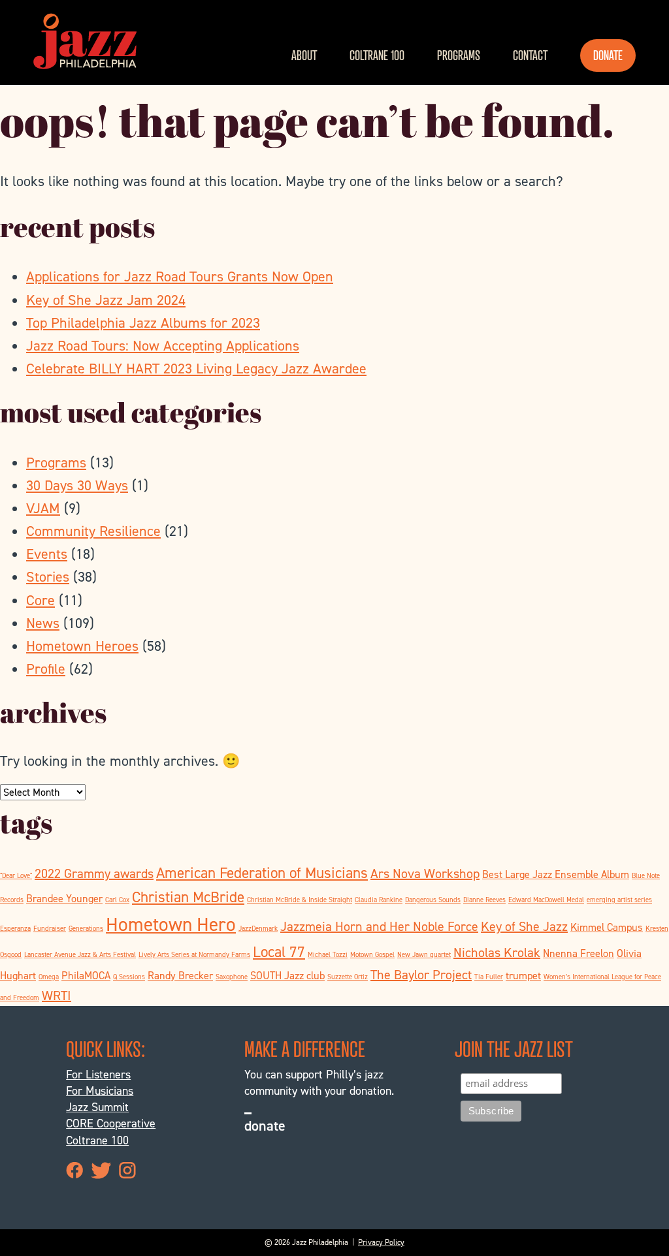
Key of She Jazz (524, 926)
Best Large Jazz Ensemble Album (555, 874)
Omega (49, 976)
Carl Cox (117, 899)
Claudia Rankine (378, 899)
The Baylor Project (421, 974)
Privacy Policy (381, 1242)
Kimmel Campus (606, 927)
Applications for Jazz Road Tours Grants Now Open (179, 276)
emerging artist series (619, 899)
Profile (45, 668)
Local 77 (279, 952)
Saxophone (232, 976)
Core (40, 600)
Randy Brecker (180, 975)
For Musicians (99, 1091)
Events (46, 553)
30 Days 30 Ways (77, 485)
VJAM (43, 508)
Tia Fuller (488, 976)
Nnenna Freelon (578, 953)
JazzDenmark (258, 928)
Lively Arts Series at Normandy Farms (194, 954)
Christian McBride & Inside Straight (299, 899)
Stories (47, 576)
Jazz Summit (97, 1107)
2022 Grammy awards (94, 873)
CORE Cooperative (110, 1123)
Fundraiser (49, 928)
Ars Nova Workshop (425, 873)
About (304, 55)
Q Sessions (129, 976)
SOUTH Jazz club (287, 975)
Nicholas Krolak (496, 952)
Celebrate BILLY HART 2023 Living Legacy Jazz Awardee (196, 368)
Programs (458, 55)
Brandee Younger (64, 898)
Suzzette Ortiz (347, 976)
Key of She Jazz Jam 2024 (106, 299)
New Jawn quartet (424, 954)
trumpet (523, 975)
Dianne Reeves (484, 899)
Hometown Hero (171, 924)
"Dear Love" (16, 875)
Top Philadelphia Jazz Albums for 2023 (143, 322)
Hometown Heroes (82, 645)
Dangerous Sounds (433, 899)
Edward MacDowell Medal (546, 899)
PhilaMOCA (85, 975)
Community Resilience (93, 531)
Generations (86, 928)
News (42, 623)
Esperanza (15, 928)
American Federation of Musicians (262, 873)
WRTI (56, 995)
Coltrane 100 (377, 55)
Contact (530, 55)
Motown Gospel (372, 954)
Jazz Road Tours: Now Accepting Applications (162, 345)
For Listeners (98, 1074)
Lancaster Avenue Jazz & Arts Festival (80, 954)
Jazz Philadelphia (85, 41)
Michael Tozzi (328, 954)
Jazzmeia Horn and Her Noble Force (379, 926)
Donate (608, 55)
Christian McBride (188, 897)
